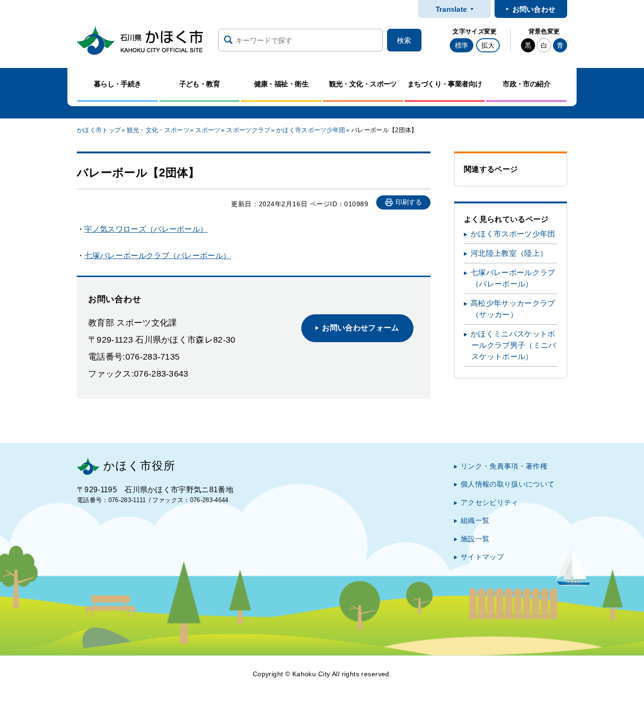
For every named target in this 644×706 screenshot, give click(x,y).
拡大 (488, 45)
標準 (461, 45)
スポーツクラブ (248, 130)
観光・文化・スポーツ (158, 130)
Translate (451, 9)
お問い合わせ (534, 9)
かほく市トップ (99, 130)
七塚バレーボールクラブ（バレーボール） (157, 256)
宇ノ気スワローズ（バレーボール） (145, 229)
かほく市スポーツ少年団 (311, 130)
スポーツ (207, 130)
